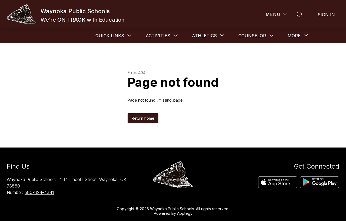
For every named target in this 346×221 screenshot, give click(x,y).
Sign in (326, 14)
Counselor (252, 35)
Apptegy (184, 213)
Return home (143, 118)
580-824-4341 (39, 192)
